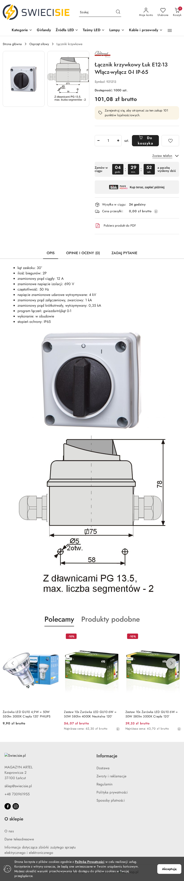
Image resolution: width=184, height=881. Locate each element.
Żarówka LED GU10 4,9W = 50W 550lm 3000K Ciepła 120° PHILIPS (27, 714)
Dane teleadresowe (19, 839)
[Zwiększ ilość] (118, 140)
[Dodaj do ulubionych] (170, 140)
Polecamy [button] (59, 619)
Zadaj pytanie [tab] (124, 253)
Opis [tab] (51, 253)
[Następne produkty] (171, 663)
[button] (22, 30)
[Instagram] (16, 806)
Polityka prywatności (112, 792)
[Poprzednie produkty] (13, 663)
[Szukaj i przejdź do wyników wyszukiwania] (118, 12)
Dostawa (103, 768)
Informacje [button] (106, 756)
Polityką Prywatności (90, 861)
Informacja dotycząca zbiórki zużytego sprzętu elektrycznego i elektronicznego (40, 850)
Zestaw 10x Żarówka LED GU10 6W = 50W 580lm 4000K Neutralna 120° (90, 714)
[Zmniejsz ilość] (98, 140)
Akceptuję (169, 869)
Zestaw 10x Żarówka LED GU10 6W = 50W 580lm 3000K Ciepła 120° (151, 714)
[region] (137, 169)
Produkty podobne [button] (110, 619)
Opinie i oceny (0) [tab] (83, 253)
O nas (9, 831)
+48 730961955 (17, 794)
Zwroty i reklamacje (111, 776)
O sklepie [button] (13, 819)
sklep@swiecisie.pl (18, 786)
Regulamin (104, 784)
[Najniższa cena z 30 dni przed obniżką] (118, 729)
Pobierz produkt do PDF (120, 225)
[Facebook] (7, 806)
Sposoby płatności (110, 800)
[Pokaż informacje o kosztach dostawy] (155, 211)
